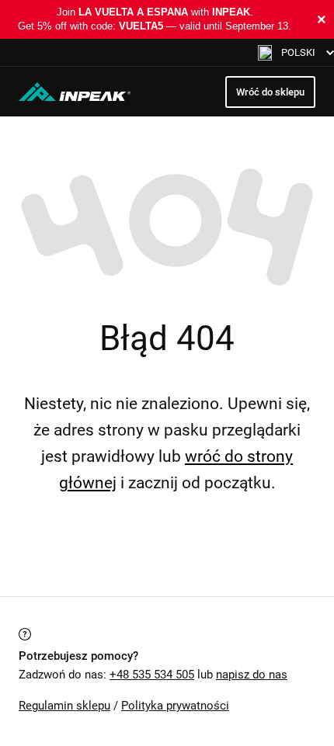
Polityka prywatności (175, 706)
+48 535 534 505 (152, 675)
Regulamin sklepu (64, 706)
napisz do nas (251, 675)
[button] (296, 52)
